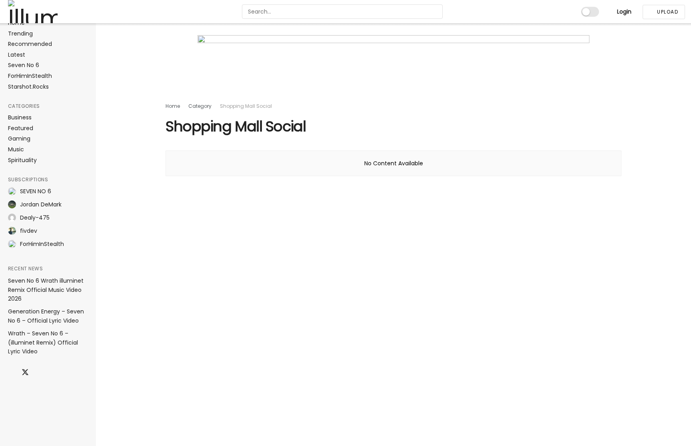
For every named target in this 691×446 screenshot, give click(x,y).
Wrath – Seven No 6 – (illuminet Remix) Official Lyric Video (43, 342)
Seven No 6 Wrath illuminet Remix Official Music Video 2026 (46, 290)
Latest (16, 55)
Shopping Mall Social (246, 106)
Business (20, 117)
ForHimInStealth (30, 76)
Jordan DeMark (41, 204)
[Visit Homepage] (48, 11)
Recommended (30, 44)
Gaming (19, 139)
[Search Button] (436, 11)
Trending (20, 34)
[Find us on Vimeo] (67, 372)
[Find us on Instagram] (39, 372)
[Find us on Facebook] (11, 372)
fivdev (28, 231)
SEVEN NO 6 (35, 191)
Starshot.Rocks (28, 87)
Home (173, 106)
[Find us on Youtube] (53, 372)
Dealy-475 (35, 218)
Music (16, 149)
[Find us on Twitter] (25, 372)
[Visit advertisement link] (393, 68)
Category (200, 106)
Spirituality (22, 160)
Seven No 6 (23, 65)
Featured (20, 128)
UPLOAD (667, 11)
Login (623, 12)
